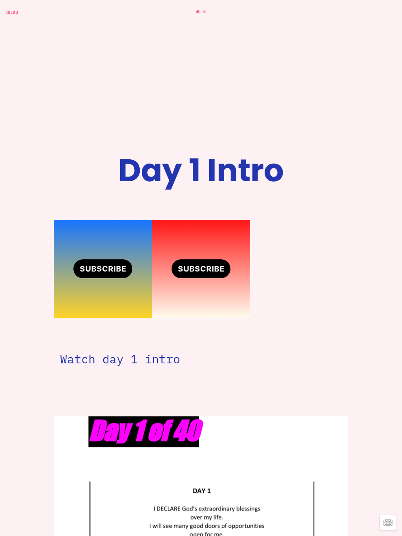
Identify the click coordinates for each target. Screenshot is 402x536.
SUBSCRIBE (103, 268)
